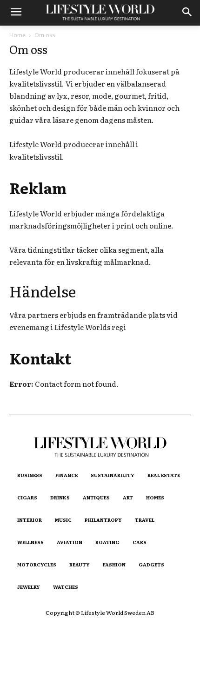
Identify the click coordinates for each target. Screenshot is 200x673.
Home (17, 35)
